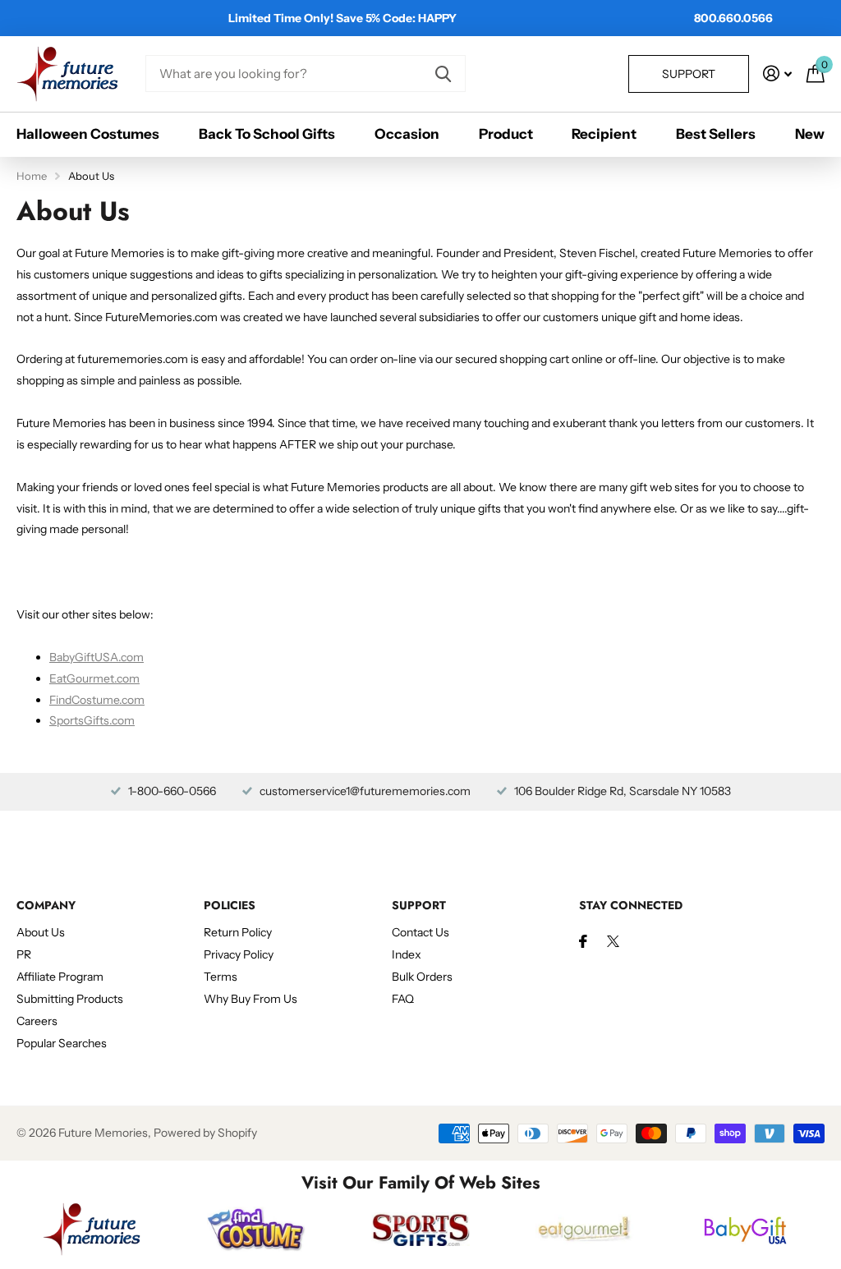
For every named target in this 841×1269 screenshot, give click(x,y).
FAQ (403, 998)
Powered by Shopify (205, 1132)
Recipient (604, 134)
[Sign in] (777, 73)
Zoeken (443, 73)
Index (406, 954)
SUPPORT (419, 905)
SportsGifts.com (92, 720)
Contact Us (420, 932)
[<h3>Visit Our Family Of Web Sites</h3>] (92, 1228)
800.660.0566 (733, 18)
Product (506, 134)
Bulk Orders (422, 976)
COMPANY (46, 905)
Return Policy (238, 932)
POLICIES (229, 905)
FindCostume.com (97, 699)
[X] (613, 941)
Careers (36, 1021)
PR (23, 954)
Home (31, 175)
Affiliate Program (59, 976)
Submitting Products (69, 998)
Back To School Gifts (267, 134)
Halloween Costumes (87, 134)
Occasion (407, 134)
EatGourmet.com (94, 678)
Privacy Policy (238, 954)
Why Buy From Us (250, 998)
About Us (40, 932)
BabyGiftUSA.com (96, 657)
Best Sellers (716, 134)
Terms (220, 976)
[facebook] (583, 941)
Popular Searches (61, 1043)
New (810, 134)
